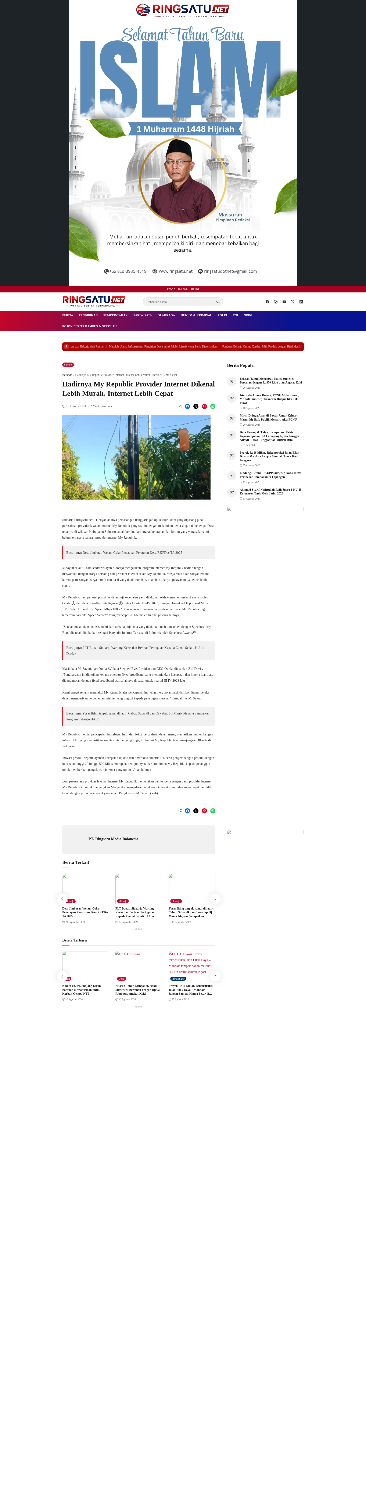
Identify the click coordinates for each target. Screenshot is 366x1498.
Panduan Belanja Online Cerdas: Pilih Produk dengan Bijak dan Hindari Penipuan (226, 346)
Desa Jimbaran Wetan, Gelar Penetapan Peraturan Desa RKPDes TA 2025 (132, 552)
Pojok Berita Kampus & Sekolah (89, 326)
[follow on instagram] (275, 301)
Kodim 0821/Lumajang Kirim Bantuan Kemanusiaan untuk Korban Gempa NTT (81, 989)
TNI (235, 315)
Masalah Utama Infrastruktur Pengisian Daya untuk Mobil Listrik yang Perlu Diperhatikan (118, 346)
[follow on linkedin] (301, 301)
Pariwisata (142, 315)
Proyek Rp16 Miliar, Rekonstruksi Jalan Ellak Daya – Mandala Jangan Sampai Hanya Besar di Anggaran (271, 456)
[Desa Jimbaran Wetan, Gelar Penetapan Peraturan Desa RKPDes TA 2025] (85, 902)
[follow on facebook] (267, 301)
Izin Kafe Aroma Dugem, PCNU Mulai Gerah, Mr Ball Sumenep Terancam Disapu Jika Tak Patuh (269, 399)
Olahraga (166, 315)
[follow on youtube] (284, 301)
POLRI (222, 315)
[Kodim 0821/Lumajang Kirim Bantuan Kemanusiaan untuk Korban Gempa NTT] (85, 979)
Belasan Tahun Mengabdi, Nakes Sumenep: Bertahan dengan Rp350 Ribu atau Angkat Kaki (137, 989)
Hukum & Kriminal (196, 315)
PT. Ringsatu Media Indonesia (113, 839)
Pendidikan (88, 315)
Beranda (67, 375)
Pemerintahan (115, 315)
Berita (67, 315)
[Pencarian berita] (218, 302)
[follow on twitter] (292, 301)
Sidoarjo (68, 364)
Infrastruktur (178, 978)
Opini (248, 315)
